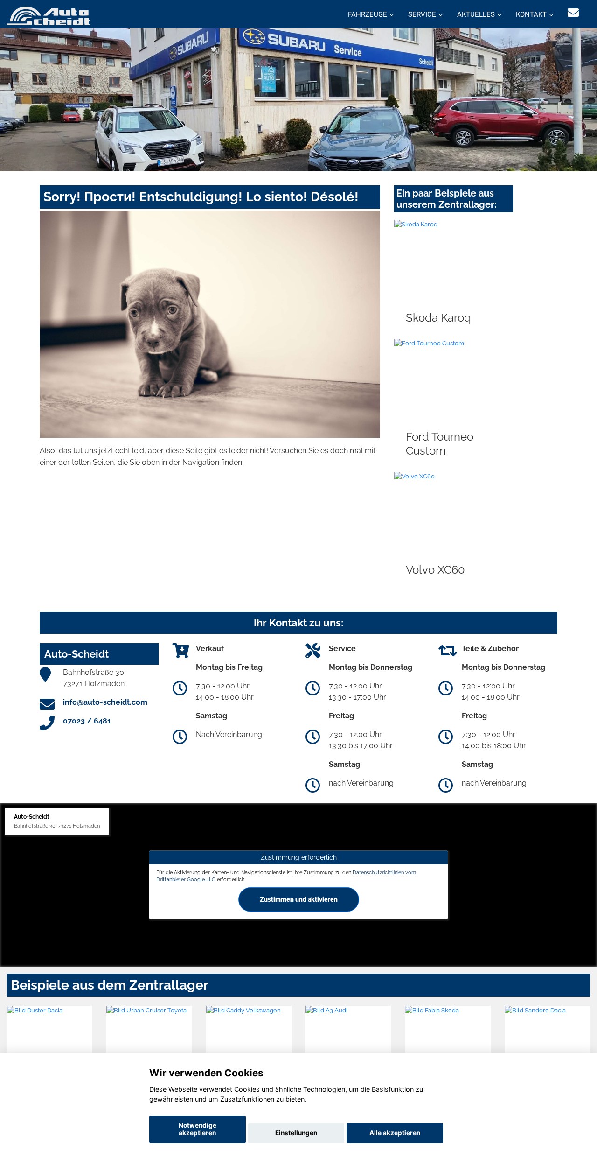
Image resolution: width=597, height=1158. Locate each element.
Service (422, 14)
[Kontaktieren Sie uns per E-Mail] (573, 13)
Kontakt (531, 14)
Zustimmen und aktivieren (299, 899)
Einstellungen (296, 1133)
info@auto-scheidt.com (105, 702)
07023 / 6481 (87, 720)
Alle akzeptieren (394, 1133)
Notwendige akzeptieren (197, 1129)
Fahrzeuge (367, 14)
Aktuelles (476, 14)
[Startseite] (48, 15)
